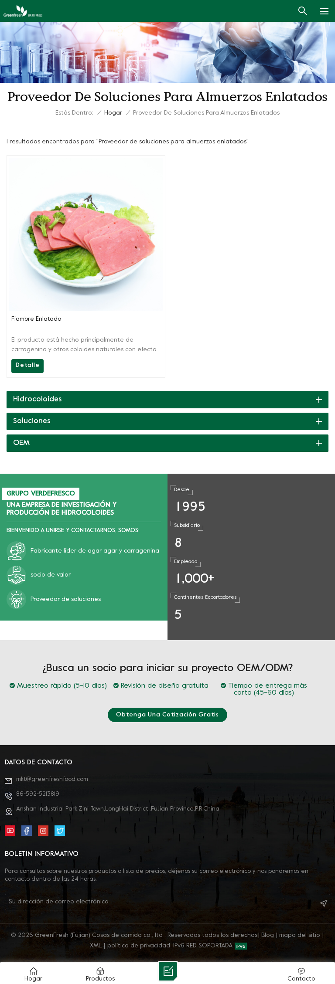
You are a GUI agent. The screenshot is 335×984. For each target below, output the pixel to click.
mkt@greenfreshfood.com (52, 779)
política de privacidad (138, 946)
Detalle (27, 365)
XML (96, 946)
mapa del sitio (299, 935)
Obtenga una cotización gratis (167, 715)
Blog (267, 935)
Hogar (113, 113)
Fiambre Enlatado (36, 319)
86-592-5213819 (37, 794)
